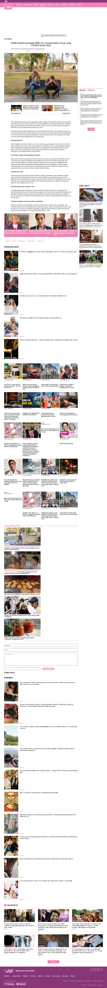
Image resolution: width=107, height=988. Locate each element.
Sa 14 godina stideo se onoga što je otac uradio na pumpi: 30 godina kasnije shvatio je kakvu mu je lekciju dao (47, 752)
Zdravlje (36, 4)
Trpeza (79, 4)
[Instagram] (95, 972)
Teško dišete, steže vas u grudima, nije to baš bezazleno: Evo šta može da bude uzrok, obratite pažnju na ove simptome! (91, 116)
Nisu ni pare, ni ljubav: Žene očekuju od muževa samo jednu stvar (40, 318)
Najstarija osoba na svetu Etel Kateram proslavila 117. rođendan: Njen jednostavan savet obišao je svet (48, 818)
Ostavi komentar (48, 671)
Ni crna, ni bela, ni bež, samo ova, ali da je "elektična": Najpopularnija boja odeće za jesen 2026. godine (91, 96)
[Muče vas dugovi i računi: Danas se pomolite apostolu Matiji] (11, 805)
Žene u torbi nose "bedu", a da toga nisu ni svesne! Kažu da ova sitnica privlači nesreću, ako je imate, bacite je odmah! (47, 686)
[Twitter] (98, 972)
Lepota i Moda (28, 4)
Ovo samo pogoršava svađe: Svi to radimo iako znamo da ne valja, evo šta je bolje (46, 884)
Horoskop (72, 4)
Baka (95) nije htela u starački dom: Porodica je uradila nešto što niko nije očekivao (46, 862)
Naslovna (19, 4)
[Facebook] (91, 972)
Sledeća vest (66, 113)
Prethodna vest (16, 113)
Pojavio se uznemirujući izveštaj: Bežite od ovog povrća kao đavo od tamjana (90, 265)
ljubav (7, 241)
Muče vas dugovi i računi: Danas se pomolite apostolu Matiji (39, 795)
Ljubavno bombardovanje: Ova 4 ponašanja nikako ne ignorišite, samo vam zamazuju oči (48, 274)
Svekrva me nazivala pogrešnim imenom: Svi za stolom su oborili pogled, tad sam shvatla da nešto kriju (48, 840)
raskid (14, 241)
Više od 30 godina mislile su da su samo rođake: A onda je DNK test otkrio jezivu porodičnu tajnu (49, 774)
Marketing (72, 983)
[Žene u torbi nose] (11, 694)
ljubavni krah (31, 241)
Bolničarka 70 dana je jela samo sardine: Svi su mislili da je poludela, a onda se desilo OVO (91, 204)
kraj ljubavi (21, 241)
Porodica (43, 4)
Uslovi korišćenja (98, 983)
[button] (50, 50)
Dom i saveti (64, 4)
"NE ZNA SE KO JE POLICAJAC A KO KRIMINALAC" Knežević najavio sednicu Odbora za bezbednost (61, 108)
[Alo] (5, 1)
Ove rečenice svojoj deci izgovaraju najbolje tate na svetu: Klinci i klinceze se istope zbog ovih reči (48, 730)
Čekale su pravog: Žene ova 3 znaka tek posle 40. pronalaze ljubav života (43, 296)
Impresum (88, 983)
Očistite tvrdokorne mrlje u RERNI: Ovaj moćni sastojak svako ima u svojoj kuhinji (31, 107)
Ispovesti (50, 4)
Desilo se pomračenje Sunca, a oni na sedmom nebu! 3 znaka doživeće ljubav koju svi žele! (49, 340)
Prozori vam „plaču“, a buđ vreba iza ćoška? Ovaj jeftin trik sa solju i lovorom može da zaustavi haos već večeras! (90, 225)
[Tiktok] (101, 972)
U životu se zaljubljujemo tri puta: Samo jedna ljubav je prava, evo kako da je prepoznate (48, 252)
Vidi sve (91, 129)
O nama (65, 983)
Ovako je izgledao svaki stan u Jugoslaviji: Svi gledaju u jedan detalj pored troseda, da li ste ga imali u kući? (90, 245)
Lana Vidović (33, 50)
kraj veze (40, 241)
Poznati (56, 4)
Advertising (80, 983)
